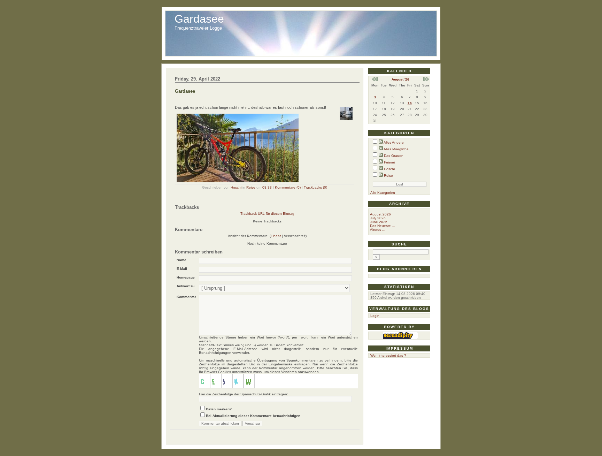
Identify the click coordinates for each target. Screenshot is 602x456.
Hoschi (236, 187)
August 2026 (380, 214)
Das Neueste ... (382, 226)
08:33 (267, 187)
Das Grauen (393, 156)
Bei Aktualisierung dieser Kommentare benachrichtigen (253, 416)
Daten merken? (219, 409)
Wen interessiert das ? (388, 355)
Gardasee (199, 19)
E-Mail (182, 269)
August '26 (400, 79)
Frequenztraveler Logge (198, 28)
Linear (276, 236)
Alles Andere (394, 142)
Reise (250, 187)
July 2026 (378, 218)
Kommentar (186, 297)
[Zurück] (375, 80)
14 (410, 103)
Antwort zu (185, 286)
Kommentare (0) (288, 187)
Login (374, 316)
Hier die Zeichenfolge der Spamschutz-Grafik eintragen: (243, 394)
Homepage (186, 277)
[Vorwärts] (426, 80)
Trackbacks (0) (315, 187)
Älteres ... (377, 229)
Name (181, 260)
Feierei (389, 162)
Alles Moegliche (396, 149)
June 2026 (378, 222)
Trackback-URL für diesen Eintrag (267, 213)
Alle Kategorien (382, 193)
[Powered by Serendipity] (400, 338)
